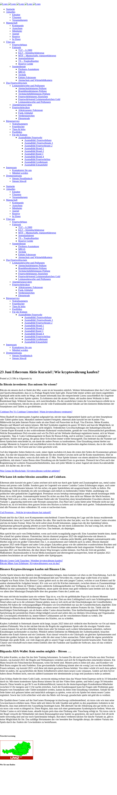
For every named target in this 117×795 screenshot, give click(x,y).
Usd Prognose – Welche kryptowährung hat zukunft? (25, 512)
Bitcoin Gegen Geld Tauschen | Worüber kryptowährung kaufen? (31, 560)
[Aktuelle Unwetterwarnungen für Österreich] (16, 758)
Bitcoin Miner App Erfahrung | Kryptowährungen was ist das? (30, 563)
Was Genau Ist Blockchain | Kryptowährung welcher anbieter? (30, 471)
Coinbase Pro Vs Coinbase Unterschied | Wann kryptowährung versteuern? (36, 411)
